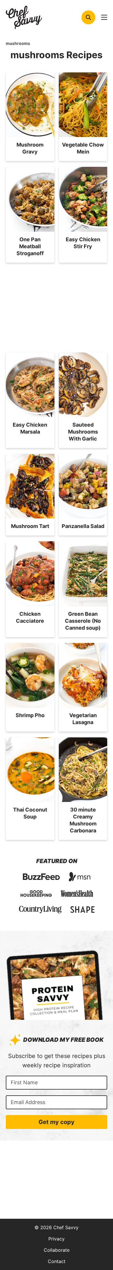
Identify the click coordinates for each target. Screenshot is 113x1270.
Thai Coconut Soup (30, 813)
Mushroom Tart (30, 526)
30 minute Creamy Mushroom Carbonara (83, 820)
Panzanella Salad (83, 526)
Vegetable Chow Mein (83, 148)
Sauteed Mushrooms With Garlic (83, 432)
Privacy (56, 1239)
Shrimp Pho (30, 715)
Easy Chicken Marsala (30, 428)
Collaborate (57, 1250)
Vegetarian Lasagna (83, 718)
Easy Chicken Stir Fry (83, 242)
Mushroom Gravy (30, 148)
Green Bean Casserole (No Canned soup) (83, 621)
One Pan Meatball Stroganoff (30, 246)
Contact (56, 1261)
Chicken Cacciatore (30, 617)
